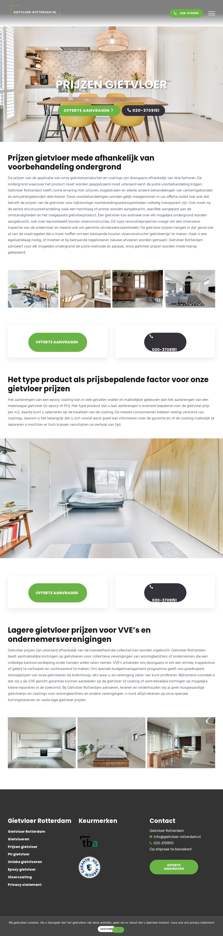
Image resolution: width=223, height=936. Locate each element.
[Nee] (118, 930)
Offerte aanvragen (87, 110)
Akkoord (106, 929)
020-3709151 (189, 13)
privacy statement (202, 922)
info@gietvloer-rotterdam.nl (177, 837)
